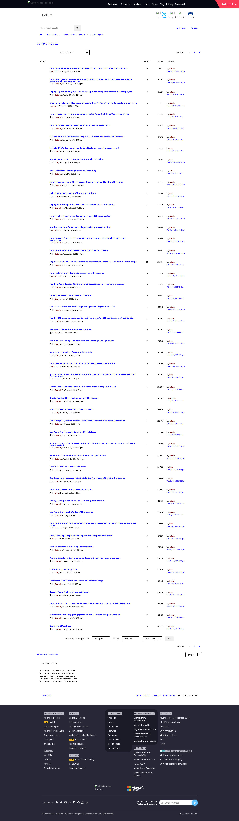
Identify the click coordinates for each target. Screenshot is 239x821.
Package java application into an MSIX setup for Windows (77, 501)
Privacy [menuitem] (146, 695)
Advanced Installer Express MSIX (142, 753)
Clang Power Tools (52, 735)
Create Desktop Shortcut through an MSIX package (74, 398)
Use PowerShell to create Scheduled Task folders (73, 432)
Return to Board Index (49, 654)
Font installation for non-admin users (68, 467)
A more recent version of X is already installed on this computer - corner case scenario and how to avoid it (92, 444)
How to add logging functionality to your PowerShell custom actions (82, 363)
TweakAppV (139, 764)
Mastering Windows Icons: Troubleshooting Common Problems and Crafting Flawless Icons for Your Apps (92, 375)
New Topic (47, 52)
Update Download (77, 718)
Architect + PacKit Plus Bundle (83, 735)
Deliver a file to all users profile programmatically (73, 193)
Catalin (55, 71)
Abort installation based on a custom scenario (72, 409)
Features (112, 4)
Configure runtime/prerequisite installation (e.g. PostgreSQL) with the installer (87, 478)
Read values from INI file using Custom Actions (71, 547)
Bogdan (172, 398)
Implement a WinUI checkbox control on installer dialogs (76, 581)
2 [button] (194, 52)
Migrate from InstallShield (140, 719)
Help (147, 4)
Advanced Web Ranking (54, 731)
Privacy (186, 814)
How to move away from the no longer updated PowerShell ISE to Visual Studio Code (89, 114)
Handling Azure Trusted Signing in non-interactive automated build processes (87, 284)
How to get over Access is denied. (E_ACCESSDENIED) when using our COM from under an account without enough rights (91, 80)
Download (180, 4)
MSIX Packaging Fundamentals (173, 764)
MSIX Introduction (168, 731)
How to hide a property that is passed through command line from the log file (86, 182)
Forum (154, 4)
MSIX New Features (168, 735)
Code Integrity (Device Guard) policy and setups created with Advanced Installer (87, 421)
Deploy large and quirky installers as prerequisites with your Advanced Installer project (91, 92)
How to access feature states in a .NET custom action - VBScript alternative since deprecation (88, 239)
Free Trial (112, 718)
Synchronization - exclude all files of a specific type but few (78, 455)
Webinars (164, 726)
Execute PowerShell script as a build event (69, 592)
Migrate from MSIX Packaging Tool (142, 735)
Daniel (58, 208)
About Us (48, 755)
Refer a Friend (81, 739)
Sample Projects (47, 43)
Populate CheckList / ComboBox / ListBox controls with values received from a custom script (93, 262)
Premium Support (77, 768)
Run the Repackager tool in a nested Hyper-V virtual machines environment (85, 558)
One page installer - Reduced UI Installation (70, 295)
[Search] (77, 28)
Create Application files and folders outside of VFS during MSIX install (83, 387)
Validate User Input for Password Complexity (71, 352)
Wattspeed (49, 739)
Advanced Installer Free (144, 760)
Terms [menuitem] (138, 695)
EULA (181, 814)
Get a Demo (113, 726)
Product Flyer (114, 748)
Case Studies (114, 739)
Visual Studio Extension (144, 768)
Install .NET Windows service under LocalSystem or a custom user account (84, 148)
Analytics (138, 4)
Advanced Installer (52, 718)
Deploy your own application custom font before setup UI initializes (82, 204)
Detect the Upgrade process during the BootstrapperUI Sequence (81, 536)
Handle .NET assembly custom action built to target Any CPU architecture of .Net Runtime (92, 318)
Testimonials (114, 744)
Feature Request (76, 744)
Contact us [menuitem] (156, 695)
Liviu (57, 378)
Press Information (52, 768)
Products (125, 4)
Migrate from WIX (141, 725)
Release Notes (75, 722)
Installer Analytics (52, 726)
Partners (47, 764)
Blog (162, 4)
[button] (199, 52)
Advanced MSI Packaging (171, 759)
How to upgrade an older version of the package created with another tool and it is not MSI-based (93, 524)
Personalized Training (84, 759)
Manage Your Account (79, 726)
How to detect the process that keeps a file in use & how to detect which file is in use (90, 603)
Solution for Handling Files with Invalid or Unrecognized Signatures (82, 341)
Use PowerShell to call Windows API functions (71, 512)
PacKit (52, 722)
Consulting (74, 764)
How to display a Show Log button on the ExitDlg (73, 170)
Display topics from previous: (84, 638)
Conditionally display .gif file (63, 569)
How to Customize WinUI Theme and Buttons (71, 489)
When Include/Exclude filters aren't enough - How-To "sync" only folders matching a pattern (93, 103)
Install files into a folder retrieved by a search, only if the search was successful (87, 137)
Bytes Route (49, 744)
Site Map (194, 814)
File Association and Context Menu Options (70, 329)
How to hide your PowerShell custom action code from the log (79, 250)
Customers (113, 735)
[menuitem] (195, 28)
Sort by (122, 638)
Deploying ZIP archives (60, 626)
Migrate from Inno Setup (145, 729)
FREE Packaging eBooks (170, 722)
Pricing (169, 4)
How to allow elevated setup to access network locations (77, 273)
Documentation (76, 731)
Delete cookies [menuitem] (169, 695)
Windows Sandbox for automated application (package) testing (80, 227)
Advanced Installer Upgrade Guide (175, 718)
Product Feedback (77, 748)
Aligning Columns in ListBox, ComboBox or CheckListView (77, 159)
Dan (56, 151)
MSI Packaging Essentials (171, 755)
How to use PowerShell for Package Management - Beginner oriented (82, 307)
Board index (47, 695)
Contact (47, 759)
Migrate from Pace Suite (145, 741)
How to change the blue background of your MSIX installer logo (80, 125)
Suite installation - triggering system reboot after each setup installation (85, 615)
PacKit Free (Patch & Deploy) (143, 774)
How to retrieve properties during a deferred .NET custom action (80, 216)
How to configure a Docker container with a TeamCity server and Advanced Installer (89, 68)
